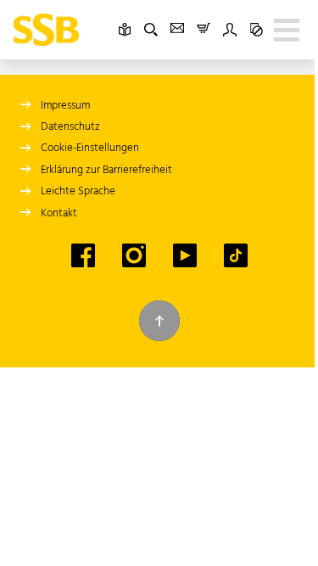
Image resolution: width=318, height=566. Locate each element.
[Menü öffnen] (286, 29)
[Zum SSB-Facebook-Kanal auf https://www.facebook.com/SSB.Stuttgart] (83, 255)
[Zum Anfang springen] (159, 320)
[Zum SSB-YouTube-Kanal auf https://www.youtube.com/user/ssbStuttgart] (185, 255)
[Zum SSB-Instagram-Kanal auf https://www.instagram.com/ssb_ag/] (134, 255)
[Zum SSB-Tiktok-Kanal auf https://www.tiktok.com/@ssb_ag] (236, 255)
